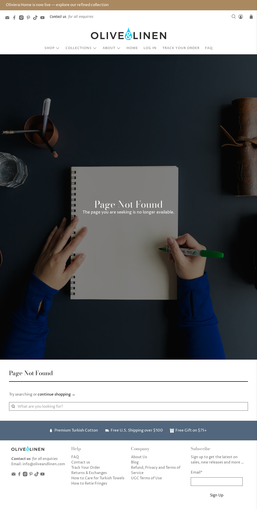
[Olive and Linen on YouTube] (43, 18)
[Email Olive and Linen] (8, 18)
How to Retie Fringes (89, 483)
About (109, 48)
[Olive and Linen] (128, 33)
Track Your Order (181, 48)
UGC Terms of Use (146, 478)
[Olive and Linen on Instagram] (22, 18)
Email (197, 472)
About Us (139, 457)
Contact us (80, 462)
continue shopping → (56, 394)
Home (132, 48)
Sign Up (216, 494)
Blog (135, 462)
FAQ (209, 48)
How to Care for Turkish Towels (97, 478)
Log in (150, 48)
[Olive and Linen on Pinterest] (29, 18)
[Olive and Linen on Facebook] (15, 18)
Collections (79, 48)
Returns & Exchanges (89, 473)
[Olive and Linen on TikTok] (36, 18)
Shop (49, 48)
